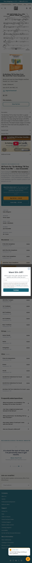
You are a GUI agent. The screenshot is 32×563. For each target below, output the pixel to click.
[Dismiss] (28, 550)
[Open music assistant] (28, 559)
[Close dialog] (29, 269)
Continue (16, 290)
